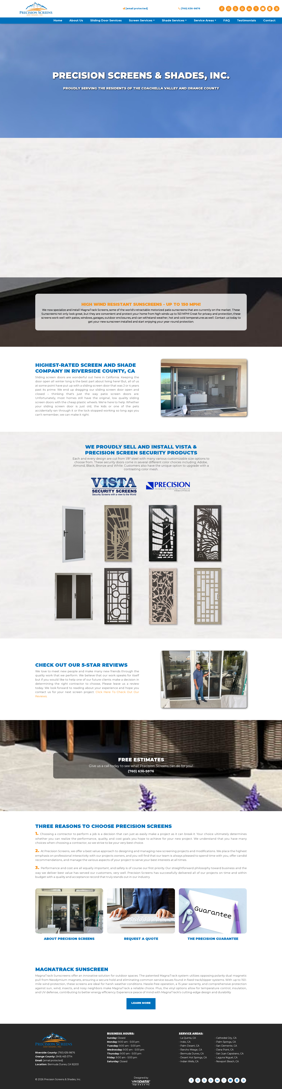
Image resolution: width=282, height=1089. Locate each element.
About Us (76, 20)
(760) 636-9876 (190, 8)
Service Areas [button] (204, 20)
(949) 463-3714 (64, 1056)
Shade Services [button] (173, 20)
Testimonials (246, 20)
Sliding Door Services (106, 20)
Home (58, 20)
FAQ (226, 20)
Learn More (141, 1002)
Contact (269, 20)
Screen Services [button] (140, 20)
